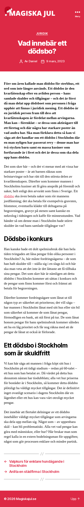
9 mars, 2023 (55, 61)
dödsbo (9, 196)
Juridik (42, 33)
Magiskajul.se (26, 499)
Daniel (33, 61)
